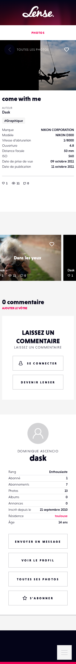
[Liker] (66, 49)
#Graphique (13, 121)
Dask (6, 112)
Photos (38, 32)
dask (38, 458)
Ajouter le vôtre (14, 308)
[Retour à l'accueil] (38, 11)
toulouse (61, 516)
